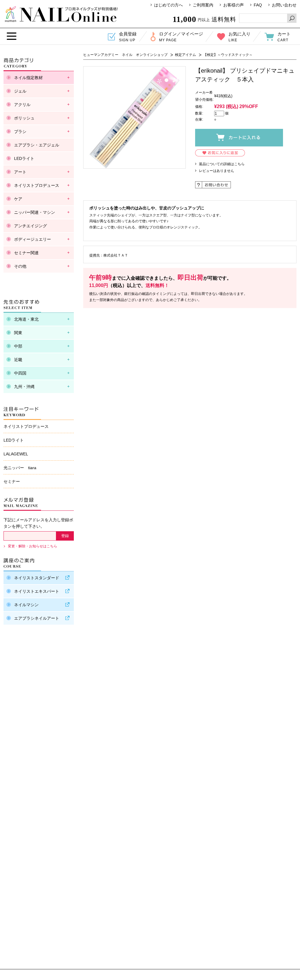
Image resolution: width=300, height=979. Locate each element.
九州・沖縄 (24, 386)
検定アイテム (185, 55)
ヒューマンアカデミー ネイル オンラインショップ (61, 14)
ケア (18, 199)
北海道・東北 (26, 319)
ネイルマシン (26, 604)
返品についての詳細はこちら (222, 164)
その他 (20, 266)
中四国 (20, 373)
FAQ (258, 5)
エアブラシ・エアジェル (36, 145)
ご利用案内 (203, 5)
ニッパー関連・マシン (34, 212)
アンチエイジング (30, 225)
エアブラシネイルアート (36, 618)
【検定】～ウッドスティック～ (228, 55)
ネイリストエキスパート (36, 591)
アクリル (22, 104)
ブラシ (20, 131)
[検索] (291, 18)
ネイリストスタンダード (36, 577)
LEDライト (24, 158)
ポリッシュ (24, 118)
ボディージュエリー (32, 239)
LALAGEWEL (16, 454)
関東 (18, 332)
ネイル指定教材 (28, 77)
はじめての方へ (168, 5)
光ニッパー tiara (20, 467)
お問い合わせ (284, 5)
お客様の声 (233, 5)
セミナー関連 (26, 252)
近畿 (18, 359)
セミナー (12, 481)
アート (20, 172)
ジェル (20, 91)
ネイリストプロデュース (36, 185)
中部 (18, 346)
